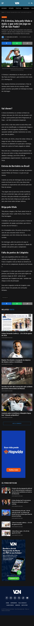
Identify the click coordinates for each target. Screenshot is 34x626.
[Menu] (3, 3)
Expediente (14, 602)
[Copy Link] (27, 43)
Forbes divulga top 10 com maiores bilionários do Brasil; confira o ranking (21, 502)
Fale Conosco (22, 602)
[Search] (31, 3)
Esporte (4, 17)
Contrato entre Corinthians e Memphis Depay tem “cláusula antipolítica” (16, 414)
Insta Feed (24, 605)
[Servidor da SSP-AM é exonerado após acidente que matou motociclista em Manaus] (17, 375)
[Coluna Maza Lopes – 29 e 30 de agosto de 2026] (6, 533)
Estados (4, 8)
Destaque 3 (5, 297)
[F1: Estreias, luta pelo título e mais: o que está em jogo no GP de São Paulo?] (17, 57)
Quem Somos (10, 605)
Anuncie (17, 605)
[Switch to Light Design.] (29, 3)
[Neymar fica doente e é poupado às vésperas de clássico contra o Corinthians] (17, 349)
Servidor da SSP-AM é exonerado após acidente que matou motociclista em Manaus (17, 387)
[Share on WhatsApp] (17, 43)
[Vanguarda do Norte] (17, 3)
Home (3, 12)
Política (18, 8)
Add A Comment (17, 423)
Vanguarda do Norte (12, 37)
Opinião (11, 8)
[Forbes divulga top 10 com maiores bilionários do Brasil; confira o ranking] (6, 502)
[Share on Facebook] (7, 43)
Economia (26, 8)
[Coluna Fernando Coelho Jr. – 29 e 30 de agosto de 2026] (17, 322)
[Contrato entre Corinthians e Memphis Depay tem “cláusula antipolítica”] (17, 402)
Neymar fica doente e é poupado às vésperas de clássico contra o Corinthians (16, 361)
